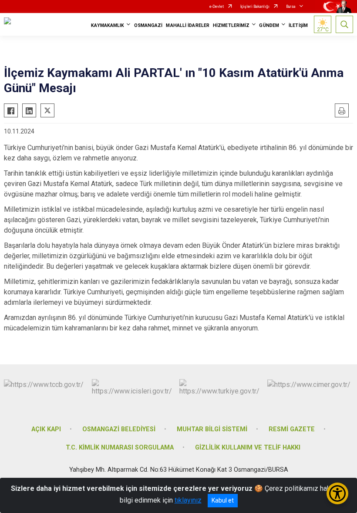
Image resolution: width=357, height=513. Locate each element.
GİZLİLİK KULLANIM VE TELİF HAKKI (247, 447)
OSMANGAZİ (148, 25)
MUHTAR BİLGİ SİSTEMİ (212, 429)
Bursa (291, 6)
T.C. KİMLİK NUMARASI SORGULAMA (120, 447)
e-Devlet (216, 6)
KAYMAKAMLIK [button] (107, 25)
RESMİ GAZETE (292, 429)
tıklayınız (188, 500)
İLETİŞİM (298, 25)
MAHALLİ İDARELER (187, 25)
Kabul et (223, 500)
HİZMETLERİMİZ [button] (231, 25)
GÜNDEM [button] (269, 25)
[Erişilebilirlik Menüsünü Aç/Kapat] (337, 493)
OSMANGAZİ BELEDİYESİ (118, 429)
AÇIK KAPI (46, 429)
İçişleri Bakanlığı (254, 6)
